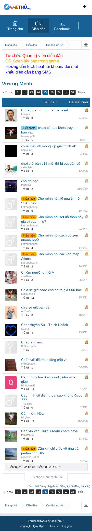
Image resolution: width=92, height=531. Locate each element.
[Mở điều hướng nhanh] (85, 45)
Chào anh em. (32, 342)
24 (38, 92)
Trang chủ (15, 29)
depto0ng (26, 149)
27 (58, 92)
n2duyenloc (28, 293)
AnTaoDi (26, 311)
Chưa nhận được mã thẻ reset (44, 110)
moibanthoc (28, 363)
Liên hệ (54, 526)
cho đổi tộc (29, 181)
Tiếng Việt (24, 526)
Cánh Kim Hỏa (32, 413)
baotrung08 (28, 136)
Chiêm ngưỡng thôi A (37, 272)
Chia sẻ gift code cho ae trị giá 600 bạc (51, 290)
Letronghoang (29, 207)
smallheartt (27, 276)
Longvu (25, 114)
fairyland (26, 417)
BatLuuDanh (28, 346)
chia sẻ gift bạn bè (35, 307)
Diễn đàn (39, 29)
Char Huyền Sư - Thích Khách (44, 325)
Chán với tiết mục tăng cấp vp (44, 360)
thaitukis (26, 184)
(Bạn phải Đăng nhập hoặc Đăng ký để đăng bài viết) (58, 486)
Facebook (62, 29)
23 (31, 92)
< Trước (8, 92)
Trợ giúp (67, 526)
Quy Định (38, 526)
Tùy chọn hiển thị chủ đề (46, 477)
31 (72, 92)
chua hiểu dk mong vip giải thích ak (48, 146)
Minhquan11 (28, 385)
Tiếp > (81, 92)
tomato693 (27, 434)
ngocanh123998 (30, 457)
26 (52, 92)
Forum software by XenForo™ (46, 520)
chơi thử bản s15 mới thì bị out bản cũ (50, 163)
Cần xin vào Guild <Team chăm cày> (49, 431)
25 (45, 92)
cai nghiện (27, 167)
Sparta (25, 328)
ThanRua (26, 403)
